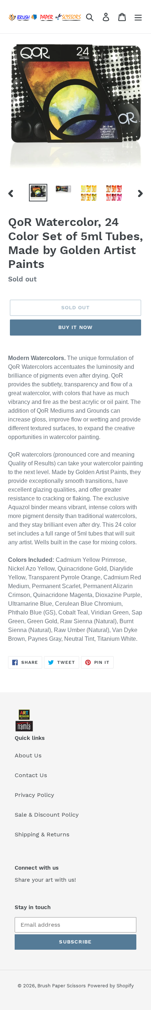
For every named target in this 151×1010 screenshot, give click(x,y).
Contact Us (31, 775)
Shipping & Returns (42, 834)
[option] (38, 192)
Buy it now (75, 327)
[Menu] (138, 16)
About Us (28, 755)
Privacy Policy (34, 794)
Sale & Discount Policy (47, 814)
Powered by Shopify (111, 985)
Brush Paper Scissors (61, 985)
